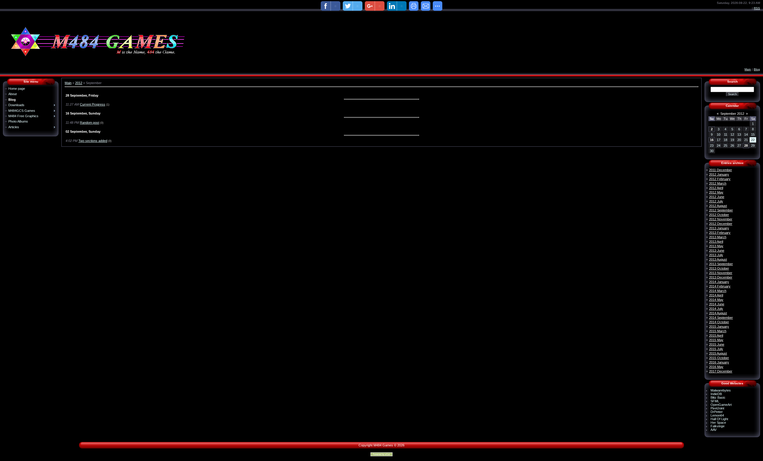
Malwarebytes (721, 390)
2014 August (718, 313)
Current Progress (92, 104)
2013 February (720, 232)
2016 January (719, 362)
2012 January (719, 174)
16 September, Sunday (83, 113)
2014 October (719, 322)
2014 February (720, 286)
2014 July (716, 308)
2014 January (719, 282)
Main (748, 69)
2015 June (716, 344)
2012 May (716, 192)
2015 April (716, 335)
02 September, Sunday (83, 131)
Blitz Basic (718, 397)
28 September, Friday (82, 95)
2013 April (716, 241)
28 (746, 145)
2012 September (721, 210)
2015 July (716, 349)
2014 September (721, 317)
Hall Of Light (719, 419)
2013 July (716, 255)
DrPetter (717, 412)
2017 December (720, 371)
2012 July (716, 201)
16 (712, 140)
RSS (757, 8)
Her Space (718, 422)
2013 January (719, 228)
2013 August (718, 259)
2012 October (719, 214)
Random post (89, 122)
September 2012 (732, 113)
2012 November (720, 219)
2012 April (716, 188)
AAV (714, 429)
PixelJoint (717, 408)
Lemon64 (717, 415)
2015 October (719, 358)
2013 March (717, 237)
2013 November (720, 273)
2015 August (718, 353)
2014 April (716, 295)
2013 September (721, 264)
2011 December (720, 170)
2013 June (716, 250)
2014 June (716, 304)
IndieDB (716, 394)
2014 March (717, 291)
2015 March (717, 331)
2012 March (717, 183)
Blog (757, 69)
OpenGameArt (721, 404)
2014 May (716, 299)
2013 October (719, 268)
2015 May (716, 340)
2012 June (716, 197)
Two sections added (92, 141)
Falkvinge (718, 426)
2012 (78, 83)
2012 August (718, 206)
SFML (715, 401)
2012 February (720, 179)
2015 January (719, 326)
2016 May (716, 367)
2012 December (720, 223)
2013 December (720, 277)
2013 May (716, 246)
